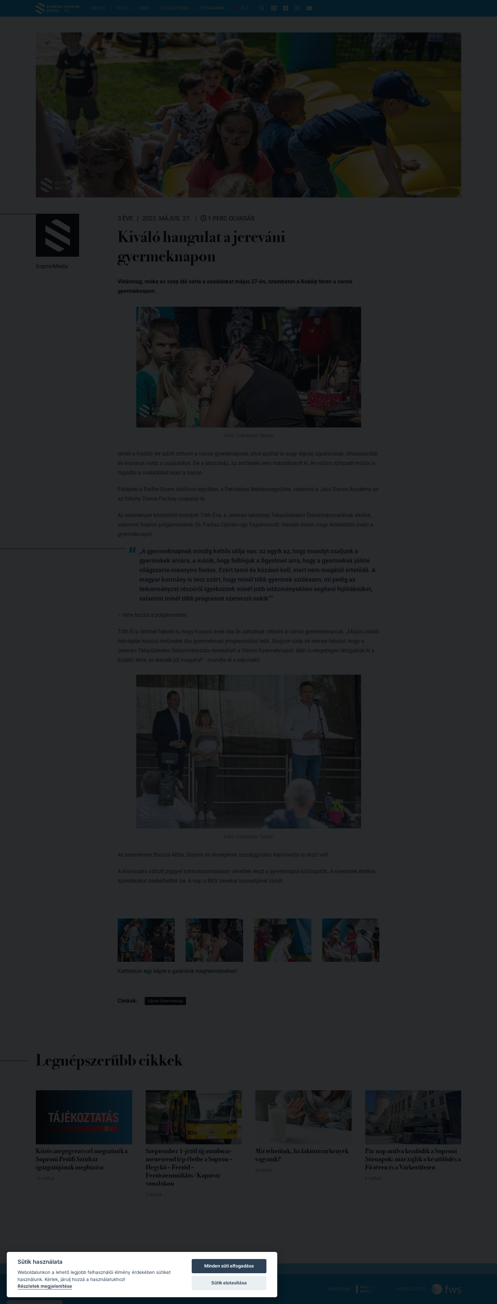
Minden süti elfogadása (229, 1265)
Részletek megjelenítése (45, 1286)
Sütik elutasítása (229, 1282)
